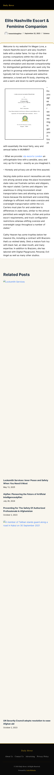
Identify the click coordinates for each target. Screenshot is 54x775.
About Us (9, 756)
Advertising (30, 756)
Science (46, 33)
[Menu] (49, 5)
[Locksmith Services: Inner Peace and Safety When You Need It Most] (27, 378)
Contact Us (19, 756)
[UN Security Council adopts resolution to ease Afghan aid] (27, 618)
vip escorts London (32, 156)
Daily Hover (8, 5)
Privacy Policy (43, 756)
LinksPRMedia (31, 770)
